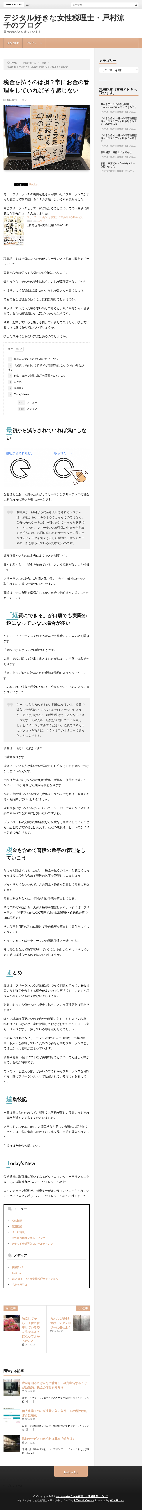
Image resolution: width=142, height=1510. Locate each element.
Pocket (33, 184)
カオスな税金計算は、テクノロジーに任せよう (60, 1323)
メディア (28, 408)
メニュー (28, 402)
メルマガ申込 (19, 1284)
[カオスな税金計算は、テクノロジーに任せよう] (81, 1323)
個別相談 (17, 1226)
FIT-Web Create (84, 1500)
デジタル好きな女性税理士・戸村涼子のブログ (64, 21)
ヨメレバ (41, 221)
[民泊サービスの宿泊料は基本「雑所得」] (12, 1443)
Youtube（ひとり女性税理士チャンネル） (36, 1278)
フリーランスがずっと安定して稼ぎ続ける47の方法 (55, 217)
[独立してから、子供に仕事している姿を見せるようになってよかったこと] (12, 1323)
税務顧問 (17, 1220)
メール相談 (18, 1232)
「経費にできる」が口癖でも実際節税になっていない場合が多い (46, 367)
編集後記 (16, 388)
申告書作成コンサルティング (28, 1237)
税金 (24, 100)
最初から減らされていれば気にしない (33, 359)
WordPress (117, 1500)
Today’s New (19, 394)
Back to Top (71, 1472)
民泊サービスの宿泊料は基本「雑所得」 (48, 1438)
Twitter (16, 1272)
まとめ (15, 381)
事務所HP (13, 42)
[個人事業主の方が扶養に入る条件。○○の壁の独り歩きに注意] (12, 1415)
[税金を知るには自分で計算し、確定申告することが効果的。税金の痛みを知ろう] (12, 1387)
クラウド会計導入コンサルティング (32, 1243)
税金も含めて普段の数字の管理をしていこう (37, 375)
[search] (135, 4)
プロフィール (34, 42)
